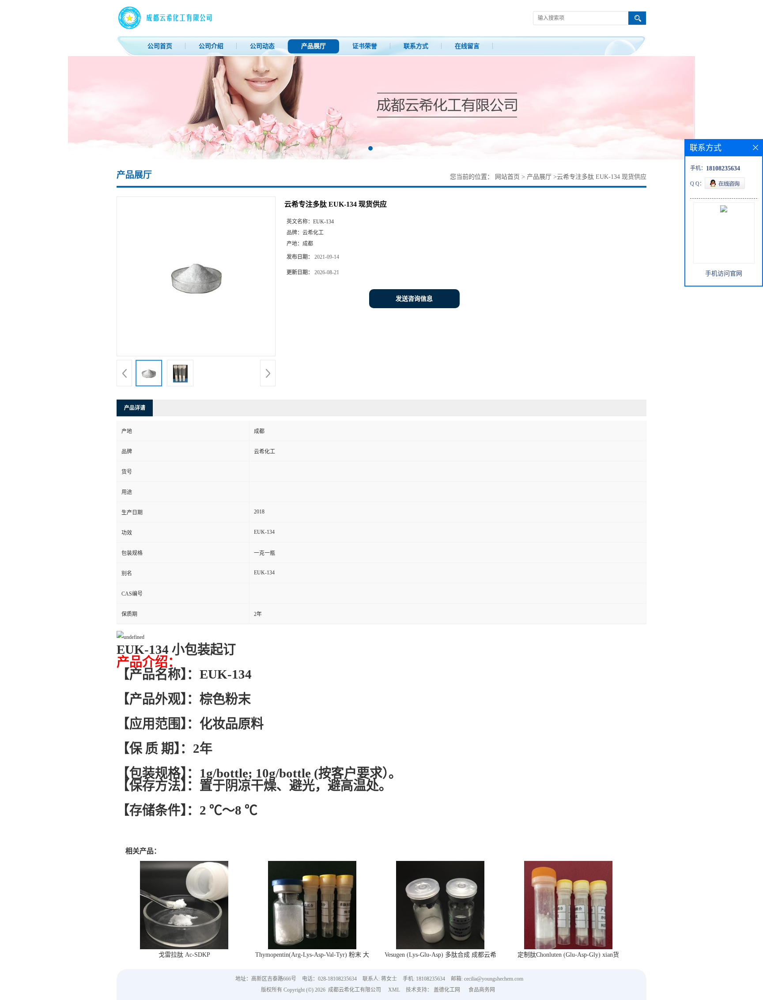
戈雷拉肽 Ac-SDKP (184, 954)
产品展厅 (313, 46)
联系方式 (416, 46)
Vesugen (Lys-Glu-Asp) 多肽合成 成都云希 (440, 954)
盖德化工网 (447, 990)
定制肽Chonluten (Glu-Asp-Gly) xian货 (568, 954)
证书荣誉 (364, 46)
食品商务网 (481, 990)
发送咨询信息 (414, 298)
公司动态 (262, 46)
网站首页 (507, 177)
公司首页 (159, 46)
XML (394, 990)
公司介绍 (211, 46)
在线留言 (467, 46)
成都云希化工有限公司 (354, 990)
